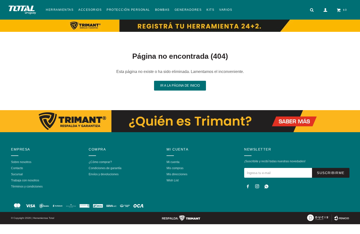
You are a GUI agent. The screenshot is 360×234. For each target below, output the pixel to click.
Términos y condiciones (27, 186)
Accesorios (90, 10)
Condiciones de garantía (105, 168)
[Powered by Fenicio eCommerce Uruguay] (341, 218)
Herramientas (59, 10)
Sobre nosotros (21, 162)
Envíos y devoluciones (104, 174)
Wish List (173, 180)
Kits (210, 10)
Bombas (162, 10)
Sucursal (17, 174)
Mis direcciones (177, 174)
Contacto (17, 168)
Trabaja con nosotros (25, 180)
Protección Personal (128, 10)
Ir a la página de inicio (180, 85)
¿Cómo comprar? (100, 162)
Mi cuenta (173, 162)
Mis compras (175, 168)
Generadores (188, 10)
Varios (225, 10)
